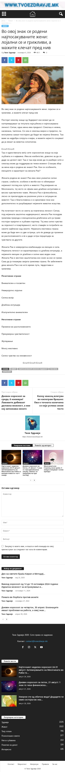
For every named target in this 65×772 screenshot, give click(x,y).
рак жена (53, 369)
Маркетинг (22, 764)
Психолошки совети (11, 736)
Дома (3, 21)
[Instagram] (30, 647)
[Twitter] (11, 60)
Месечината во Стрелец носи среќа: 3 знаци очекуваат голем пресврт (53, 469)
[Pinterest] (18, 60)
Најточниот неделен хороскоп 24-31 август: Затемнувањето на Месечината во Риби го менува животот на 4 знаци (11, 470)
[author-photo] (32, 423)
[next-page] (34, 480)
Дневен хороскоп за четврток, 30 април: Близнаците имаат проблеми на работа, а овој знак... (30, 609)
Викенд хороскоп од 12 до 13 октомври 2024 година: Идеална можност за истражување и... (30, 585)
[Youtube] (42, 647)
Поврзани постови (22, 445)
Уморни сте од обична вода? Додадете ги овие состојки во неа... (41, 698)
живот (13, 369)
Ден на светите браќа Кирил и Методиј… (23, 573)
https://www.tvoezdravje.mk (32, 437)
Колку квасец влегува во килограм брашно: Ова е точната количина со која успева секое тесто (48, 402)
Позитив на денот (10, 745)
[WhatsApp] (25, 60)
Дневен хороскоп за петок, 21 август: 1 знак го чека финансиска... (39, 684)
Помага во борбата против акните (20, 597)
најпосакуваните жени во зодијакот (33, 369)
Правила (45, 764)
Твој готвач (7, 731)
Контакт (11, 764)
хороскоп (7, 372)
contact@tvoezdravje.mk (37, 641)
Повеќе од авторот (43, 445)
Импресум (34, 764)
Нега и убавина (8, 740)
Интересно (6, 749)
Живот (10, 21)
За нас (54, 764)
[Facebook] (5, 60)
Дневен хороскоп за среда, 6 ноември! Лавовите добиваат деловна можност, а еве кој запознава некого (16, 402)
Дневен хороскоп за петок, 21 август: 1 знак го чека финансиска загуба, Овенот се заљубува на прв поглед (32, 470)
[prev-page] (30, 480)
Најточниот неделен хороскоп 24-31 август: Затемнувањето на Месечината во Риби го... (41, 670)
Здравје (5, 722)
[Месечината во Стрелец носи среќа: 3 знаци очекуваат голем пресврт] (53, 457)
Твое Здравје (10, 52)
